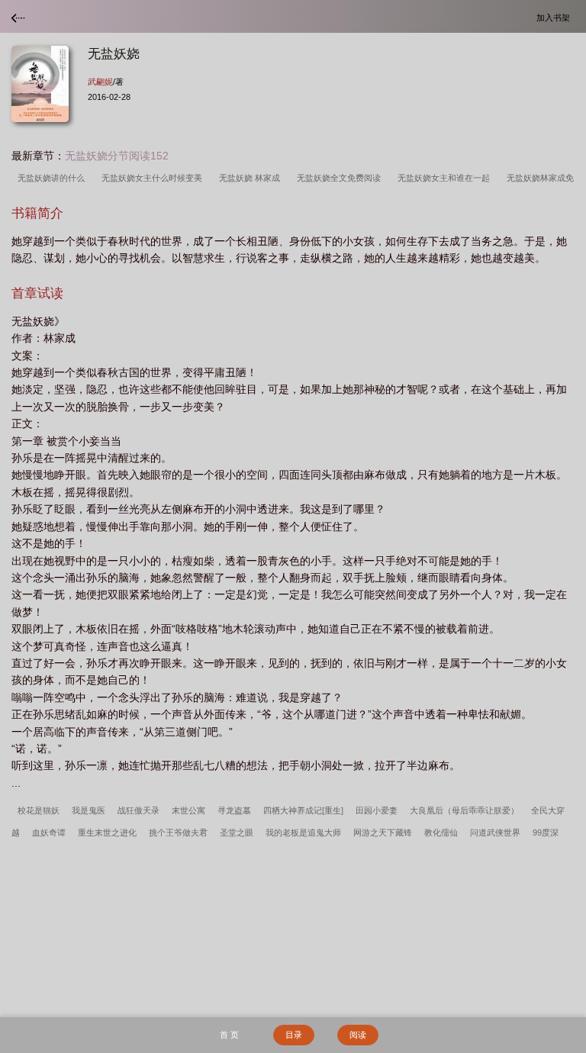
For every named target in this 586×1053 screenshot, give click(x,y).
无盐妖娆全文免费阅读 (341, 177)
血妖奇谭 (49, 832)
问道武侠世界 (495, 832)
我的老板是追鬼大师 (303, 832)
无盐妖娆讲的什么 (53, 177)
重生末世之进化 (107, 832)
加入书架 (555, 17)
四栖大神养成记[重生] (303, 810)
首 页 (229, 1034)
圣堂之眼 (236, 832)
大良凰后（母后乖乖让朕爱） (464, 810)
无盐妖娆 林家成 (252, 177)
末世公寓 (188, 810)
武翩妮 (100, 81)
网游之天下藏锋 (382, 832)
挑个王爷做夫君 (178, 832)
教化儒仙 (441, 832)
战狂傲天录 (138, 810)
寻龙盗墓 (234, 810)
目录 (293, 1034)
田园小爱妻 (377, 810)
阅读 (357, 1034)
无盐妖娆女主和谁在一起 (446, 177)
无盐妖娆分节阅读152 (117, 156)
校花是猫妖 (39, 810)
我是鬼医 (88, 810)
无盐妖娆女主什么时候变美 (154, 177)
